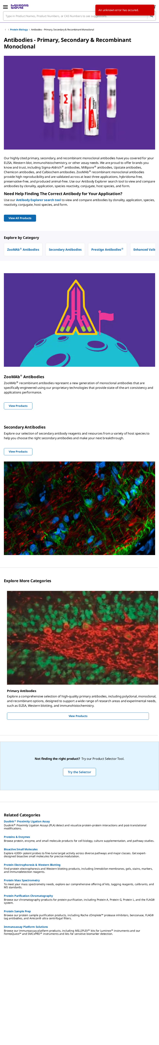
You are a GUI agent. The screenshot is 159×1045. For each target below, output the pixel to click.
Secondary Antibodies (65, 249)
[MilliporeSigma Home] (20, 6)
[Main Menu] (5, 6)
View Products (78, 716)
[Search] (151, 16)
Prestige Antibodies (107, 249)
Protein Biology (19, 29)
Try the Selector (79, 772)
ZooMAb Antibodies (23, 249)
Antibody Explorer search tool (38, 200)
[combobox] (79, 15)
